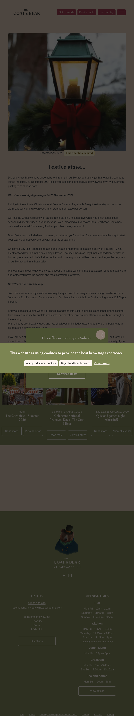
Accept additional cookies (41, 363)
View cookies (101, 363)
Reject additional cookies (75, 363)
